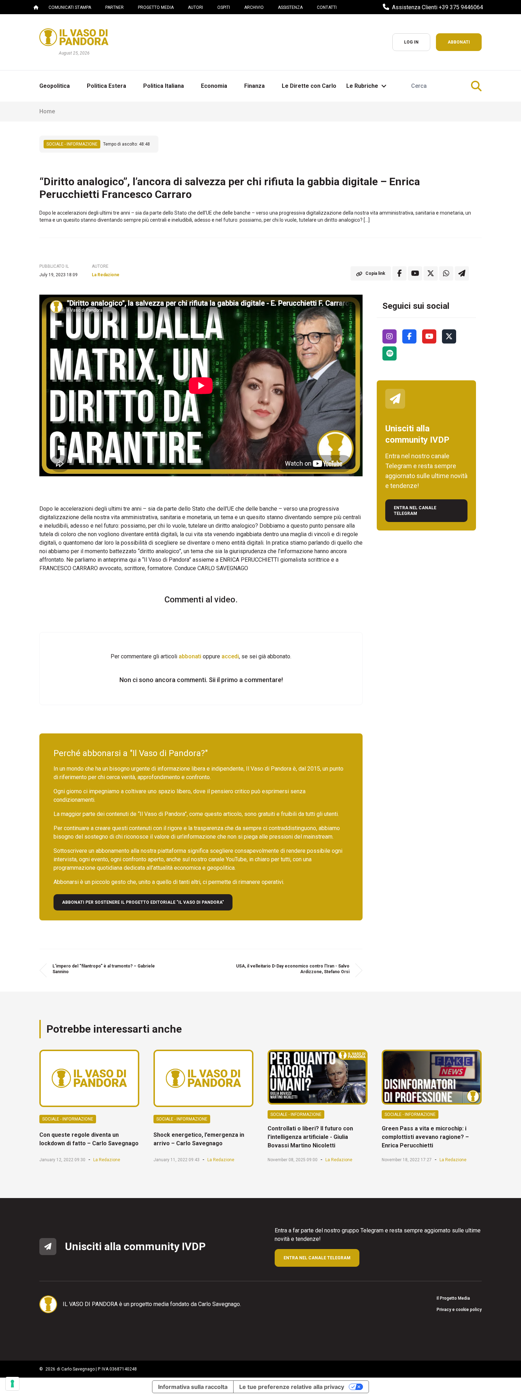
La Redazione (105, 274)
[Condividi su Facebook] (399, 273)
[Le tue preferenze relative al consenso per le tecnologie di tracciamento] (12, 1383)
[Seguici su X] (449, 336)
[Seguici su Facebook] (409, 336)
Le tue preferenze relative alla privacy (291, 1386)
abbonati (190, 656)
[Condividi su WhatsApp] (446, 273)
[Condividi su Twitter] (431, 273)
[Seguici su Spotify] (389, 353)
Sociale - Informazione (71, 144)
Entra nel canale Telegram (415, 510)
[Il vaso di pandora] (73, 37)
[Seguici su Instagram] (389, 336)
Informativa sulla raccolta (193, 1386)
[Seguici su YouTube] (429, 336)
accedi (230, 656)
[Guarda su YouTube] (415, 273)
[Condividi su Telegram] (462, 273)
